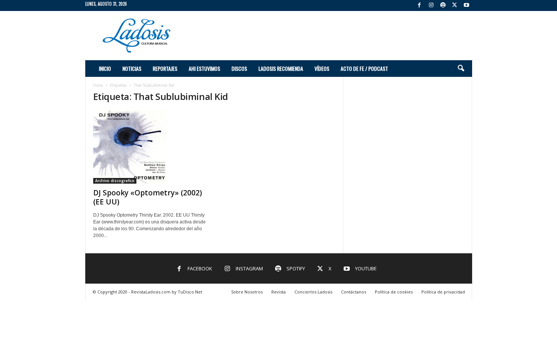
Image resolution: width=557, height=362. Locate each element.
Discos (239, 68)
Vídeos (321, 68)
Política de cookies (394, 292)
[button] (460, 68)
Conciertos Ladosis (313, 292)
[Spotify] (442, 5)
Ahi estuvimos (204, 68)
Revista (278, 292)
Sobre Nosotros (247, 292)
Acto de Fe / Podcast (364, 68)
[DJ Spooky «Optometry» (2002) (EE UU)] (150, 147)
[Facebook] (419, 5)
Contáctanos (353, 292)
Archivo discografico (115, 180)
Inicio (105, 68)
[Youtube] (466, 5)
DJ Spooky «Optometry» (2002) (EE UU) (147, 197)
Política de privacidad (443, 292)
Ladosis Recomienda (280, 68)
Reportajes (165, 68)
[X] (454, 5)
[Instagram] (431, 5)
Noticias (131, 68)
